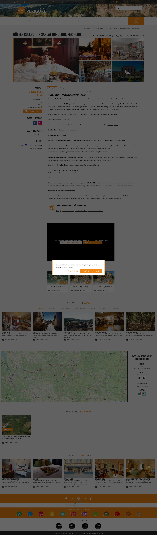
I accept (97, 271)
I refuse (86, 271)
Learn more (74, 271)
